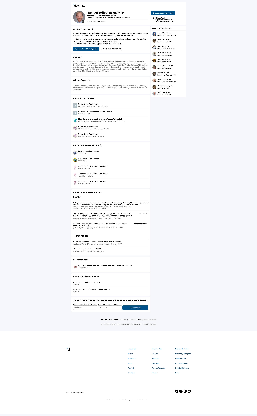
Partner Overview (182, 349)
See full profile (87, 49)
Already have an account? (111, 49)
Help (177, 373)
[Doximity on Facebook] (181, 391)
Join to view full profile (164, 13)
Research (155, 358)
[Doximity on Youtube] (189, 391)
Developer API (181, 358)
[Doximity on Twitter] (176, 391)
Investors (132, 358)
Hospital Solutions (182, 368)
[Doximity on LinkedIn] (185, 391)
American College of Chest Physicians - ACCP (91, 289)
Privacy (155, 373)
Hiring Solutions (181, 363)
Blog (130, 363)
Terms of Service (158, 368)
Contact (131, 373)
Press (130, 354)
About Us (132, 349)
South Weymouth (106, 16)
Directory (155, 363)
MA (115, 16)
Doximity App (157, 349)
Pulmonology (92, 16)
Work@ (131, 368)
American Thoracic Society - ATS (86, 282)
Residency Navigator (183, 354)
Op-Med (155, 354)
